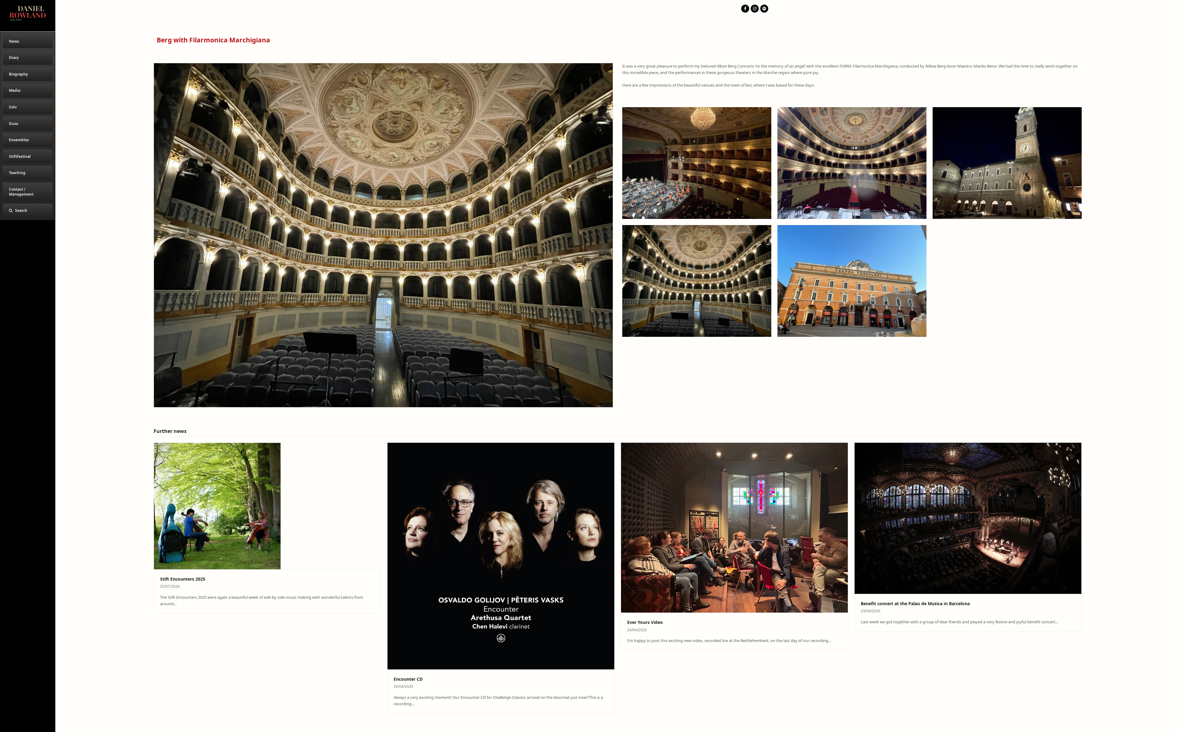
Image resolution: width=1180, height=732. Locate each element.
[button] (28, 211)
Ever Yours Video (645, 622)
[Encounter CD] (501, 555)
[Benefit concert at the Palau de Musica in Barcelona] (968, 517)
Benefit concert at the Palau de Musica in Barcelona (915, 603)
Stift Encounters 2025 (182, 579)
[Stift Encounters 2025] (217, 505)
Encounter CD (408, 679)
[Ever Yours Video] (734, 527)
